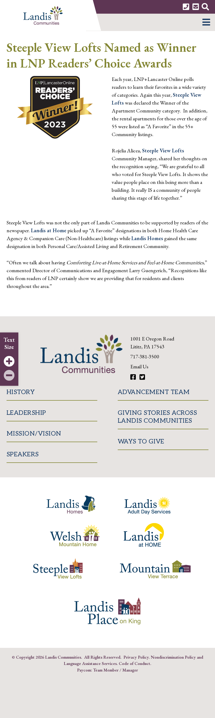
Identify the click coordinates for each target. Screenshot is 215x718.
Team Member (106, 670)
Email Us (139, 366)
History (21, 392)
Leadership (26, 413)
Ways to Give (141, 441)
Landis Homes (147, 238)
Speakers (23, 454)
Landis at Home (48, 230)
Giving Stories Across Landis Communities (157, 417)
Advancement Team (154, 392)
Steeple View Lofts (163, 150)
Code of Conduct (134, 663)
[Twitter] (142, 377)
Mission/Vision (34, 433)
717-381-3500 (144, 356)
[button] (206, 22)
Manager (130, 670)
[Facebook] (133, 377)
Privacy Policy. (136, 657)
